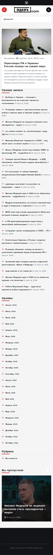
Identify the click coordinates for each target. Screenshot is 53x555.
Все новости (11, 458)
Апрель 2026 (11, 330)
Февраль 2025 (12, 418)
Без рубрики (9, 58)
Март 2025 (10, 412)
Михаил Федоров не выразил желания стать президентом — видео (25, 509)
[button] (45, 471)
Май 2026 (9, 324)
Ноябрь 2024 (11, 437)
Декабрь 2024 (11, 430)
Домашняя (8, 19)
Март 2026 (10, 337)
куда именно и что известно (18, 271)
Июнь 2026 (10, 318)
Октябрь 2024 (11, 443)
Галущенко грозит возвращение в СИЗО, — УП (27, 231)
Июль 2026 (10, 311)
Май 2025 (9, 399)
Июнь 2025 (10, 393)
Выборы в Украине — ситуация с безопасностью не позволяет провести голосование (20, 100)
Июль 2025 (10, 387)
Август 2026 (11, 305)
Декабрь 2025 (11, 355)
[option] (26, 498)
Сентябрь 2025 (12, 374)
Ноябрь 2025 (11, 362)
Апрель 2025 (11, 405)
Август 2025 (11, 380)
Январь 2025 (11, 424)
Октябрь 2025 (11, 368)
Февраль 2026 (12, 343)
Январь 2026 (11, 349)
